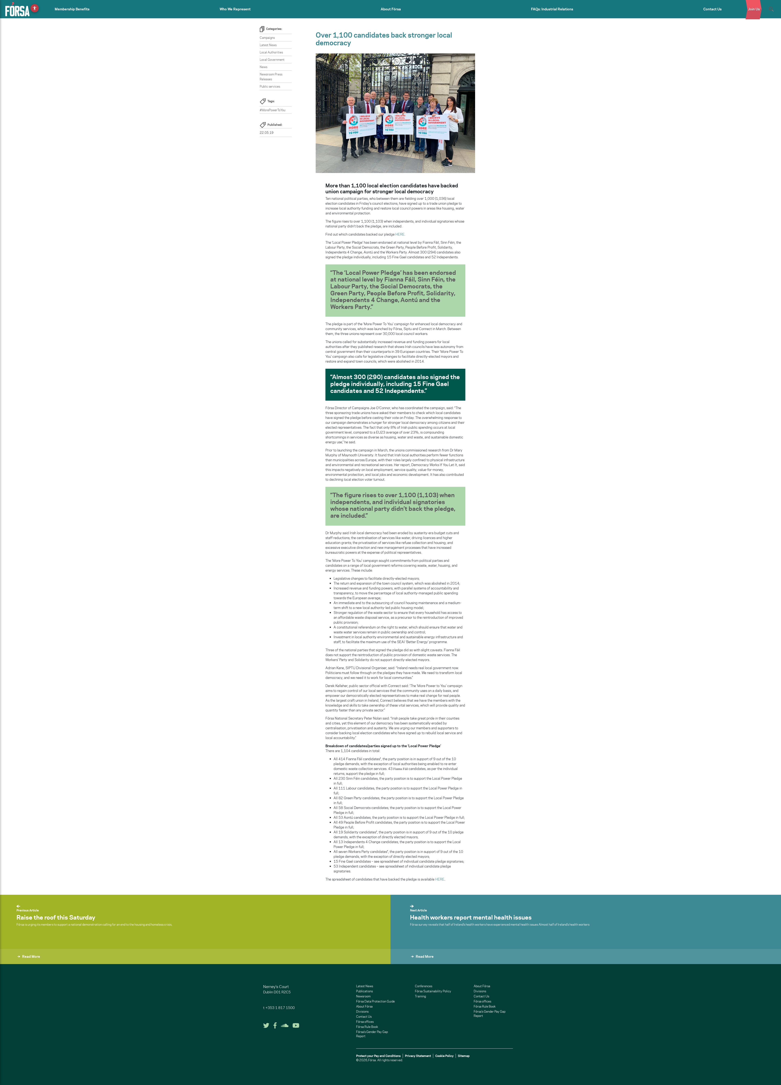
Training (420, 996)
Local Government (272, 60)
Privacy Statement (418, 1056)
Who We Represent (235, 9)
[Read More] (400, 962)
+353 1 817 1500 (280, 1007)
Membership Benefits (72, 9)
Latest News (268, 45)
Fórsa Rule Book (367, 1027)
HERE (400, 234)
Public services (270, 86)
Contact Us (712, 9)
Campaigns (267, 38)
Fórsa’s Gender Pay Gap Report (372, 1034)
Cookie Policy (444, 1056)
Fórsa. (372, 1060)
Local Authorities (271, 52)
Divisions (362, 1011)
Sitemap (464, 1056)
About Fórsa (391, 9)
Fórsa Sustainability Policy (433, 991)
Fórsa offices (365, 1022)
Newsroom (363, 996)
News (263, 67)
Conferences (423, 986)
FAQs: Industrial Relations (552, 9)
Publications (364, 991)
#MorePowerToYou (272, 110)
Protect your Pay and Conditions (378, 1056)
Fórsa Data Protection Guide (375, 1001)
